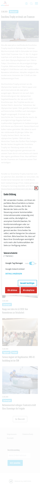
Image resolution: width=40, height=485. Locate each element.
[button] (15, 273)
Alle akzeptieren (28, 290)
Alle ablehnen (12, 290)
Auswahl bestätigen (27, 283)
